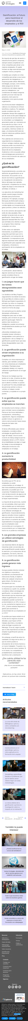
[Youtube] (19, 987)
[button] (20, 3)
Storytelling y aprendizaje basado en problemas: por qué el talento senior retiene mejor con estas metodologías (13, 778)
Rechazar (12, 1018)
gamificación (6, 147)
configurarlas (17, 1014)
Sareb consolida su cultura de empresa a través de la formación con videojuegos (14, 920)
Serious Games (8, 53)
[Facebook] (13, 987)
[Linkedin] (9, 987)
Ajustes (19, 1018)
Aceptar (4, 1018)
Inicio (3, 53)
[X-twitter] (16, 987)
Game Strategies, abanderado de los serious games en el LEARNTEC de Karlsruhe (14, 873)
